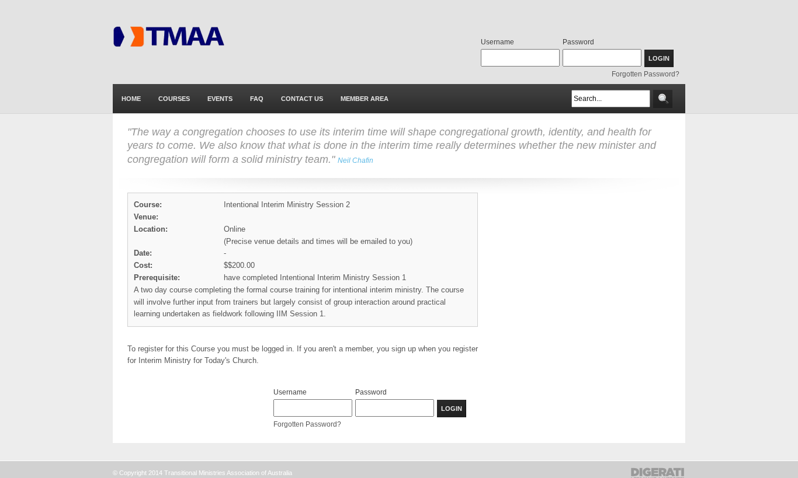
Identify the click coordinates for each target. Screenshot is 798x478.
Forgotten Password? (645, 74)
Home (131, 98)
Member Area (364, 98)
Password (578, 42)
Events (220, 98)
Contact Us (302, 98)
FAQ (256, 98)
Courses (174, 98)
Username (497, 42)
